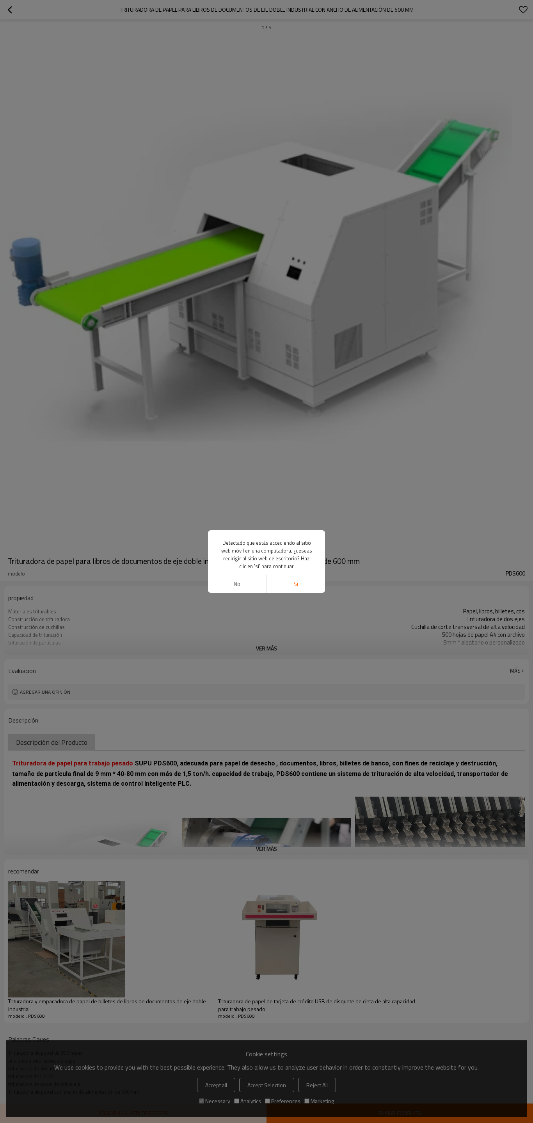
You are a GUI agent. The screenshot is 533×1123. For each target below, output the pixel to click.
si (295, 583)
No (237, 583)
